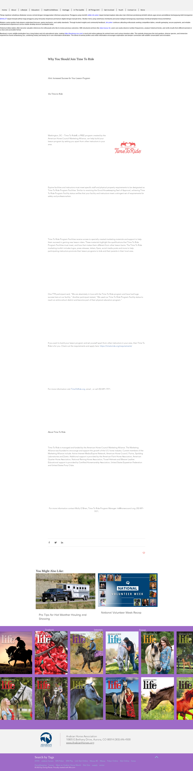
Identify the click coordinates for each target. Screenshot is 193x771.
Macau (102, 761)
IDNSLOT (3, 19)
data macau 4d (105, 28)
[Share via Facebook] (49, 542)
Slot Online (124, 761)
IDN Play (69, 761)
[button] (128, 148)
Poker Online (112, 761)
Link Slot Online (81, 761)
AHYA (37, 761)
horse (133, 761)
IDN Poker (59, 761)
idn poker (109, 22)
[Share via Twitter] (55, 542)
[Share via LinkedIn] (62, 542)
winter (102, 765)
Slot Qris (86, 765)
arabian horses (47, 761)
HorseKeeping (41, 765)
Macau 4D (94, 761)
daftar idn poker (93, 15)
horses (51, 765)
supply (94, 765)
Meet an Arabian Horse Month (68, 765)
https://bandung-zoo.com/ (74, 33)
